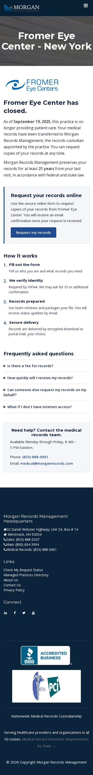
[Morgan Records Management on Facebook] (14, 613)
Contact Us (12, 585)
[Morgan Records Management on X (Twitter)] (24, 613)
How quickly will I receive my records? (40, 377)
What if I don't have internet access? (39, 406)
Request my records (33, 232)
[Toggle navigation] (85, 6)
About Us (11, 580)
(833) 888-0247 (27, 539)
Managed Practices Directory (26, 575)
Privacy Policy (14, 590)
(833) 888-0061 (35, 456)
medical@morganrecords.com (46, 463)
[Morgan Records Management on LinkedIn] (5, 613)
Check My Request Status (23, 570)
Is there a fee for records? (30, 365)
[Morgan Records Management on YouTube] (33, 613)
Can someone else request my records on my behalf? (45, 392)
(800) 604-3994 (27, 544)
